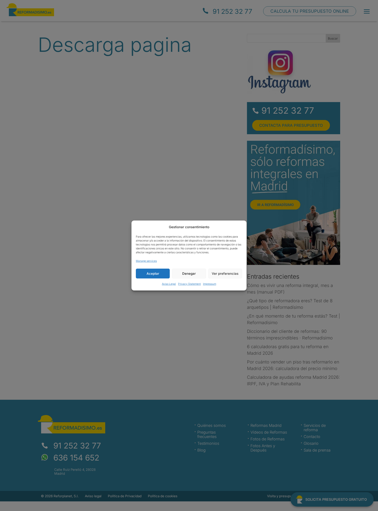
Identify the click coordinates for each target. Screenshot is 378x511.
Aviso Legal (169, 283)
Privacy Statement (189, 283)
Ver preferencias (225, 273)
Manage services (146, 260)
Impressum (209, 283)
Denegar (189, 273)
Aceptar (153, 273)
